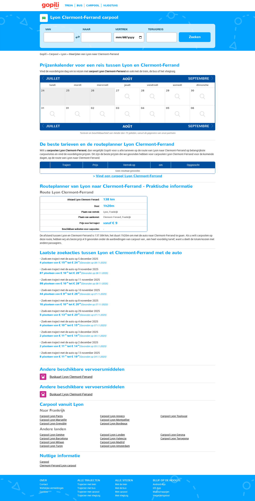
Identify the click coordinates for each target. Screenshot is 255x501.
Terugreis (155, 29)
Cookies (44, 491)
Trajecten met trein (86, 484)
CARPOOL (92, 5)
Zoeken (195, 37)
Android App (159, 484)
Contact (44, 484)
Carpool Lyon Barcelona (54, 438)
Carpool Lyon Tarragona (175, 438)
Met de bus (120, 487)
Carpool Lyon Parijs (51, 416)
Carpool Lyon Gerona (173, 434)
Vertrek (121, 29)
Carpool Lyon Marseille (53, 420)
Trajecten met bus (86, 487)
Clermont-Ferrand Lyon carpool (58, 465)
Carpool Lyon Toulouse (174, 416)
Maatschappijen (161, 491)
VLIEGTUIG (110, 5)
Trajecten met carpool (88, 491)
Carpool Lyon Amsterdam (115, 446)
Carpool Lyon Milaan (52, 442)
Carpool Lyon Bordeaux (113, 423)
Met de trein (121, 484)
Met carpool (121, 491)
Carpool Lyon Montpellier (115, 420)
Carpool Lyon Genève (52, 434)
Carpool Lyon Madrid (112, 442)
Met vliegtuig (121, 495)
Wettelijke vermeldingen (51, 487)
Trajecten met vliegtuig (88, 495)
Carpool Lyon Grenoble (53, 423)
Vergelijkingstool (161, 495)
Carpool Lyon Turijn (51, 446)
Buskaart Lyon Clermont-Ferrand (71, 377)
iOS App (157, 487)
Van (48, 29)
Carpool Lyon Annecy (112, 416)
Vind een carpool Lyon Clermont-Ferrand (129, 176)
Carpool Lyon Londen (112, 434)
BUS (79, 5)
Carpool (44, 461)
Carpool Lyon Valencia (113, 438)
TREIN (69, 5)
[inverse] (77, 37)
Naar (86, 29)
